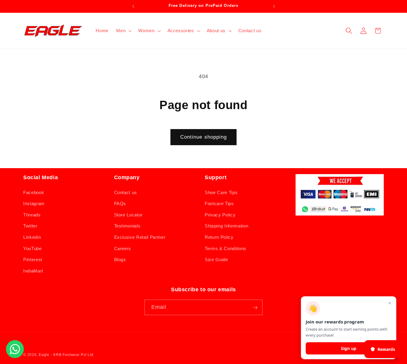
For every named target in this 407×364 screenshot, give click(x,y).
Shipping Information (226, 225)
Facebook (33, 192)
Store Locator (128, 214)
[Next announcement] (274, 6)
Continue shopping (203, 137)
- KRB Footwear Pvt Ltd (72, 355)
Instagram (34, 203)
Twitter (30, 225)
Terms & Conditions (225, 248)
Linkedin (32, 236)
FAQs (120, 203)
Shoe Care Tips (221, 192)
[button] (123, 31)
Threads (32, 214)
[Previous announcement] (133, 6)
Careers (122, 248)
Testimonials (127, 225)
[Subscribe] (255, 307)
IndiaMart (33, 270)
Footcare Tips (219, 203)
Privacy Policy (220, 214)
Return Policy (219, 236)
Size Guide (216, 259)
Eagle (44, 355)
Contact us (125, 192)
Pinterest (32, 259)
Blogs (120, 259)
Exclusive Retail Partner (140, 236)
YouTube (32, 248)
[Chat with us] (15, 356)
